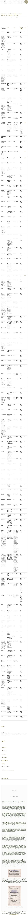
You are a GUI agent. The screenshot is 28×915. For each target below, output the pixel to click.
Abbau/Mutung (21, 28)
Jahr (14, 27)
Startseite (4, 747)
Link (25, 27)
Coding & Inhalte (6, 766)
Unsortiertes (5, 760)
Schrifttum (4, 757)
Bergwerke (4, 750)
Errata (3, 763)
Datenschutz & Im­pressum (8, 770)
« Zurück (2, 726)
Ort (7, 27)
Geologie (4, 754)
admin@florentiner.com (14, 914)
